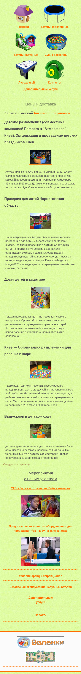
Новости (40, 615)
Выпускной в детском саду (27, 416)
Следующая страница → (18, 464)
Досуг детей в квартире (24, 279)
